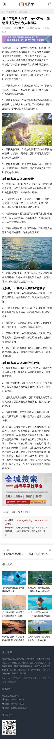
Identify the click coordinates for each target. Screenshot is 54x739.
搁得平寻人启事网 (31, 678)
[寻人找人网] (27, 6)
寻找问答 (12, 11)
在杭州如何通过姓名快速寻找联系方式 (22, 553)
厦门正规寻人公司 (20, 512)
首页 (3, 11)
